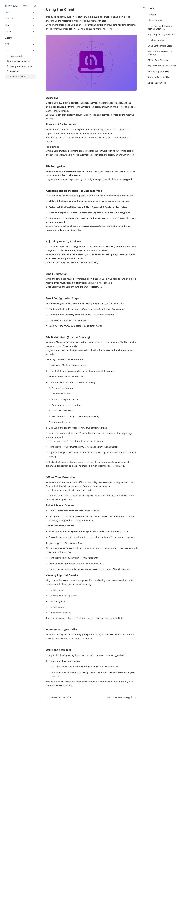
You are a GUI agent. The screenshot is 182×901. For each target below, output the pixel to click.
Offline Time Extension (158, 60)
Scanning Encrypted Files (160, 77)
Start (7, 12)
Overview (152, 14)
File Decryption (155, 20)
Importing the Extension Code (162, 65)
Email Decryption (156, 40)
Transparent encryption (21, 66)
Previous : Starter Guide (59, 697)
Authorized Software (20, 61)
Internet (9, 18)
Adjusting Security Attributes (161, 34)
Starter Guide (16, 56)
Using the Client (17, 76)
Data (7, 25)
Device (8, 31)
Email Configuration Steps (160, 45)
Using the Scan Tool (157, 82)
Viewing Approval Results (160, 71)
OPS (7, 44)
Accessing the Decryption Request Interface (160, 27)
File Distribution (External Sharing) (160, 53)
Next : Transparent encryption (120, 697)
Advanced (14, 71)
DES (7, 50)
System (8, 37)
